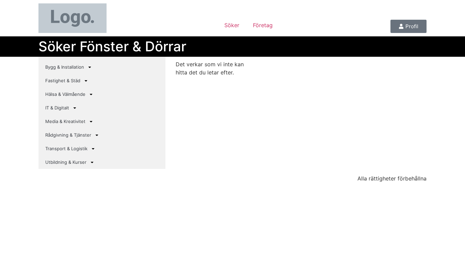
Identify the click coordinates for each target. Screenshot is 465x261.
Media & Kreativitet (65, 121)
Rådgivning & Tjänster (68, 135)
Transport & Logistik (66, 148)
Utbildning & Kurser (65, 162)
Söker (231, 25)
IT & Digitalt (57, 107)
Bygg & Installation (64, 67)
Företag (263, 25)
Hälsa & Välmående (65, 94)
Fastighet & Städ (62, 80)
